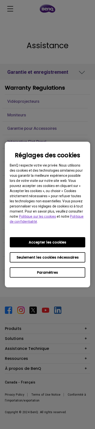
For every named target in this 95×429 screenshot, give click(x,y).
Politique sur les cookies (37, 216)
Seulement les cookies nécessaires (48, 257)
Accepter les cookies (47, 242)
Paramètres (47, 272)
